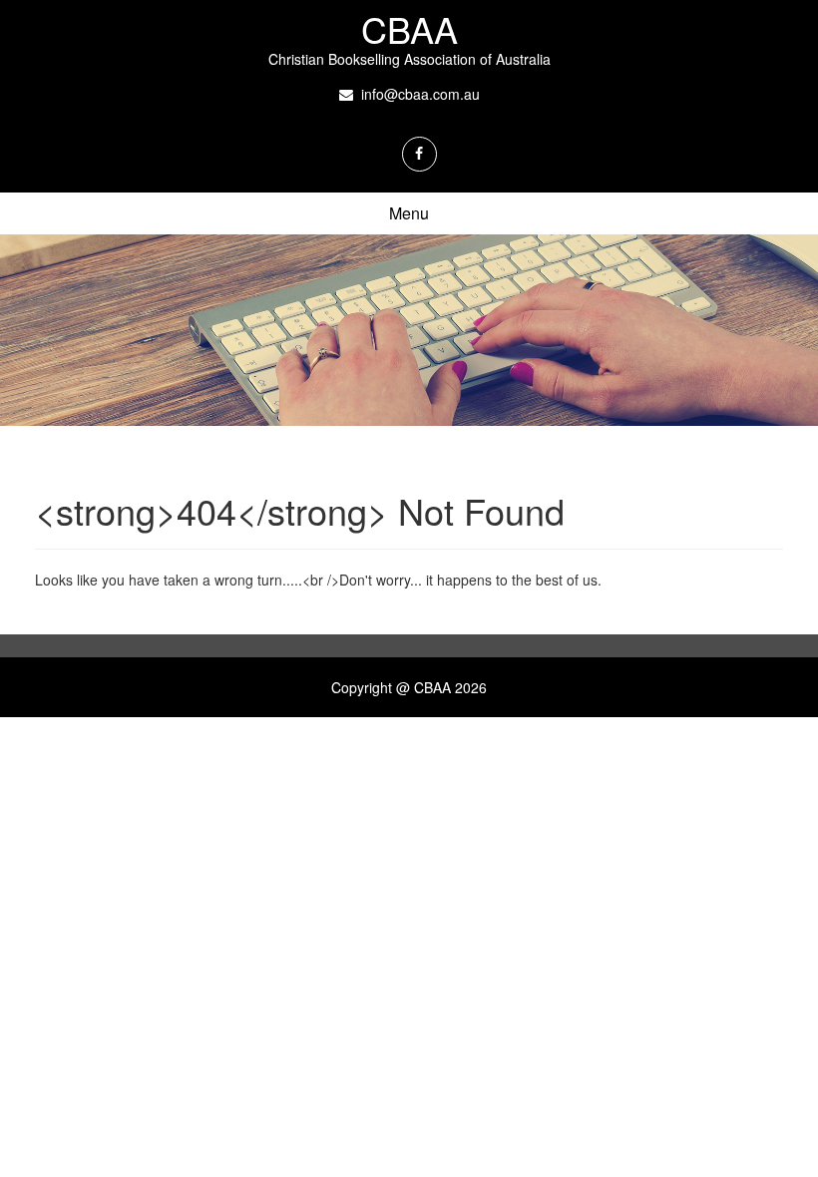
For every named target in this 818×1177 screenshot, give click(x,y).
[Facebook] (419, 154)
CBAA (409, 28)
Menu (409, 212)
